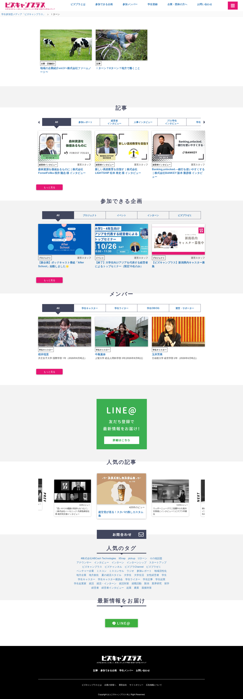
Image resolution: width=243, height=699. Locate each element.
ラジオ (130, 570)
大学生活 (139, 575)
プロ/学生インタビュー (172, 122)
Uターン (142, 558)
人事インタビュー (143, 122)
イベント (121, 215)
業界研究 (157, 583)
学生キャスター (90, 308)
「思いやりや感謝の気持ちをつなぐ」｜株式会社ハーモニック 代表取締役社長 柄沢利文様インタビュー (72, 511)
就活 (91, 583)
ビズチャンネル (113, 566)
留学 (166, 583)
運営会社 (123, 684)
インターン (153, 215)
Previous (42, 497)
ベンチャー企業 (85, 570)
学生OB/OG (153, 308)
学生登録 (153, 4)
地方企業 (81, 575)
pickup (131, 558)
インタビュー (101, 562)
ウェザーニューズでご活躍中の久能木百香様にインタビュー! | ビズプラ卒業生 (170, 511)
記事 (99, 63)
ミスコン (101, 570)
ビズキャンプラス (92, 566)
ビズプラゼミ (185, 215)
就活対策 (124, 583)
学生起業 (160, 579)
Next (200, 497)
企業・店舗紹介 (48, 63)
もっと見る (49, 187)
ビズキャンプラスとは (92, 684)
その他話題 (156, 558)
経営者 (95, 587)
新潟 (146, 583)
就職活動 (137, 583)
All (56, 122)
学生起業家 (80, 583)
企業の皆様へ (110, 684)
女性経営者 (153, 575)
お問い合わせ (204, 4)
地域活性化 (160, 570)
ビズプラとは (78, 4)
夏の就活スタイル (111, 575)
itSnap (122, 558)
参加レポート (85, 122)
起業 (128, 587)
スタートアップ (157, 562)
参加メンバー (130, 4)
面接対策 (147, 587)
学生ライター (121, 308)
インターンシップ (136, 562)
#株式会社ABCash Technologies (98, 558)
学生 (164, 575)
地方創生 (94, 575)
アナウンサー (84, 562)
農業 (136, 587)
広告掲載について (154, 684)
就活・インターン (106, 583)
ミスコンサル (116, 570)
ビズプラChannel (134, 566)
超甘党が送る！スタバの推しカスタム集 (120, 513)
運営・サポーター (185, 308)
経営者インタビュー (114, 122)
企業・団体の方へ (177, 4)
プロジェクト (90, 215)
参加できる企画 (104, 4)
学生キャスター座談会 (110, 579)
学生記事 (200, 122)
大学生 (127, 575)
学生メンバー (126, 670)
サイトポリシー (136, 684)
